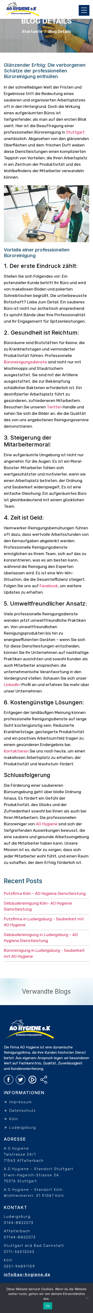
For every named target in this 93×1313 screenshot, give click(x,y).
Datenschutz (22, 1110)
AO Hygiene (46, 824)
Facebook (49, 585)
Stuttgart (75, 132)
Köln (13, 1119)
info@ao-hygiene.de (27, 1274)
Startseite (32, 31)
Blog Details (59, 31)
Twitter (54, 407)
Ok (48, 1306)
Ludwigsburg (22, 1127)
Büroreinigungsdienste (25, 362)
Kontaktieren (16, 751)
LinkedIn (12, 684)
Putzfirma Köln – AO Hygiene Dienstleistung (45, 893)
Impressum (20, 1102)
